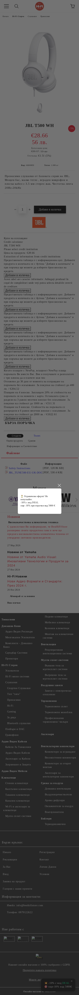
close (59, 485)
